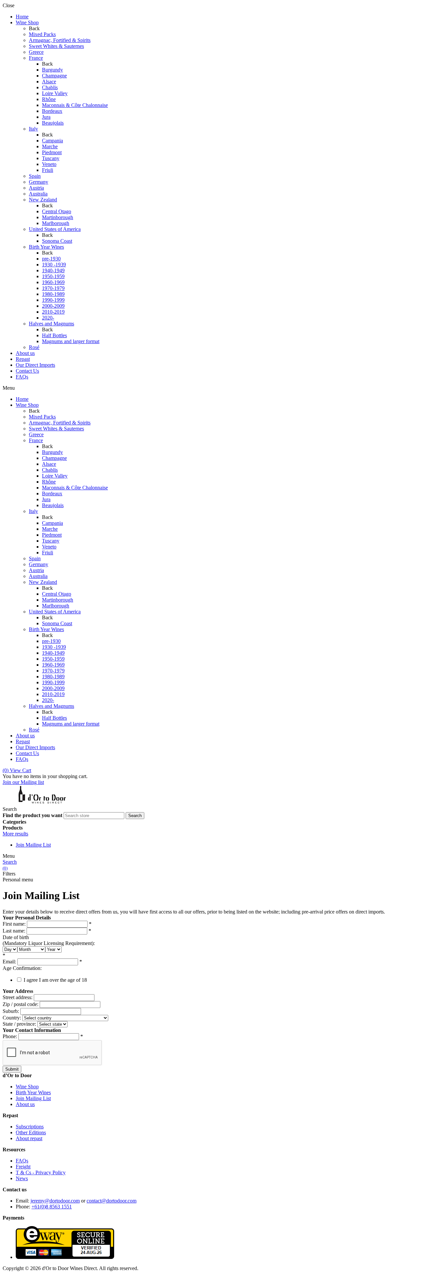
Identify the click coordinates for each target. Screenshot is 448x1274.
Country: (12, 1017)
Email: (9, 961)
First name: (14, 924)
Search (10, 862)
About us (25, 1104)
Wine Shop (27, 1086)
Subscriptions (30, 1126)
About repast (29, 1138)
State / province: (19, 1024)
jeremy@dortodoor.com (55, 1200)
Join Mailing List (33, 845)
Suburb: (11, 1011)
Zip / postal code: (20, 1004)
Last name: (14, 931)
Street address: (17, 997)
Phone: (10, 1036)
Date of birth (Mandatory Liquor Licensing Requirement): (49, 940)
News (22, 1178)
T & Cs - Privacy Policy (41, 1172)
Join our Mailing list (23, 782)
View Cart (17, 770)
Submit (12, 1069)
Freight (23, 1166)
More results (15, 833)
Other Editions (31, 1132)
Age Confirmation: (22, 968)
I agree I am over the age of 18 (55, 980)
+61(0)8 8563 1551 (51, 1206)
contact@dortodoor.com (111, 1200)
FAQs (22, 1160)
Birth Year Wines (33, 1092)
